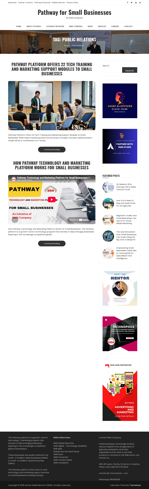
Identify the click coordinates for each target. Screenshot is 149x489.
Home (18, 26)
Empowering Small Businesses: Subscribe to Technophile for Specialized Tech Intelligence (126, 253)
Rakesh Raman (58, 2)
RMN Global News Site (64, 443)
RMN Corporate (61, 457)
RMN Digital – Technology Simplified (70, 446)
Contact (128, 26)
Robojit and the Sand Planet (66, 451)
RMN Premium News (63, 460)
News (90, 26)
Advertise (12, 2)
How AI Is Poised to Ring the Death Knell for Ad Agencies (125, 203)
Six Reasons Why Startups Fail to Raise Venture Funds (126, 187)
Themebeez (135, 485)
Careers (115, 26)
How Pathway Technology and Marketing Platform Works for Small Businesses (51, 165)
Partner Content (25, 2)
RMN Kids (58, 448)
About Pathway (33, 26)
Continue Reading (52, 149)
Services (102, 26)
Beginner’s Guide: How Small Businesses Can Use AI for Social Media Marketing (126, 219)
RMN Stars (58, 454)
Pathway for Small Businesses (74, 12)
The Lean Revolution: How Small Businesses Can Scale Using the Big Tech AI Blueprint (126, 236)
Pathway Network (55, 26)
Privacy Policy (72, 2)
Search (106, 65)
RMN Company (76, 26)
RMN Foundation (61, 462)
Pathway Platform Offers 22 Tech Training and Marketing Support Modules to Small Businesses (52, 68)
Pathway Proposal (42, 2)
